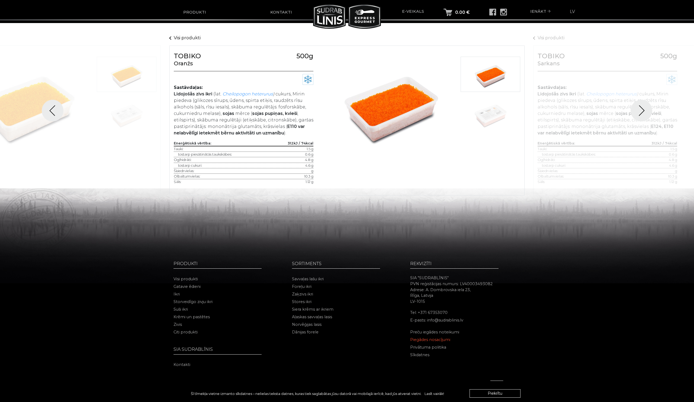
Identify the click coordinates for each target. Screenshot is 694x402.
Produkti (194, 12)
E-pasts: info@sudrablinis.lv (436, 320)
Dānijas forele (305, 332)
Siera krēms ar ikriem (312, 309)
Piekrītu (495, 393)
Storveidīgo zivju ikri (193, 301)
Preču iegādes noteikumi (434, 332)
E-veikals (413, 11)
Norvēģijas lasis (307, 324)
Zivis (178, 324)
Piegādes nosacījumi (430, 339)
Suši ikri (181, 309)
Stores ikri (301, 301)
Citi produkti (186, 332)
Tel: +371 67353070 (429, 312)
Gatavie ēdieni (187, 286)
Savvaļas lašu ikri (308, 278)
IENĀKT (538, 11)
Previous (52, 110)
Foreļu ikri (301, 286)
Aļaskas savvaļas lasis (312, 316)
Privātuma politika (428, 347)
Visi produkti (187, 37)
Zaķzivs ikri (302, 294)
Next (641, 110)
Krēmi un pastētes (192, 316)
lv (572, 11)
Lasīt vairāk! (434, 394)
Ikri (177, 294)
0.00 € (462, 12)
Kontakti (281, 12)
